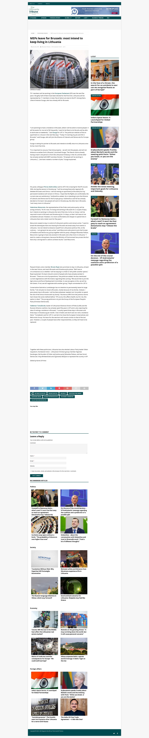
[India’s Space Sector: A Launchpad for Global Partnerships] (105, 105)
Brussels (63, 393)
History (77, 18)
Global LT (68, 18)
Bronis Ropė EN (53, 393)
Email (31, 461)
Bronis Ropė (55, 267)
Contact (40, 3)
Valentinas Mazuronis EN (38, 400)
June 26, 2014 (35, 47)
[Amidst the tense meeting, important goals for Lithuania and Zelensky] (105, 174)
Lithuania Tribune (46, 47)
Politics (33, 487)
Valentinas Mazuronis (37, 207)
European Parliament (62, 93)
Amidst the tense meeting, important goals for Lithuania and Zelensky (104, 188)
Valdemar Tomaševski (38, 306)
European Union (57, 47)
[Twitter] (114, 733)
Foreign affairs (55, 18)
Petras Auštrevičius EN (51, 396)
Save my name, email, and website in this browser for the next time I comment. (54, 471)
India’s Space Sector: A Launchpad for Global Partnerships (100, 119)
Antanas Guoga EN (39, 393)
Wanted (48, 3)
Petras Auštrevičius (50, 187)
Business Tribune (97, 18)
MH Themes (60, 731)
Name (32, 456)
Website (32, 466)
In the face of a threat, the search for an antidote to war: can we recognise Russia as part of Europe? (104, 86)
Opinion (43, 18)
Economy (33, 608)
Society (33, 547)
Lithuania (33, 18)
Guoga (55, 132)
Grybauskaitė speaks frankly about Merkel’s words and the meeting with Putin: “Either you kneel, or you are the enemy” (104, 154)
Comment (33, 443)
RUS (108, 18)
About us (32, 3)
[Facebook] (117, 733)
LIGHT (85, 18)
